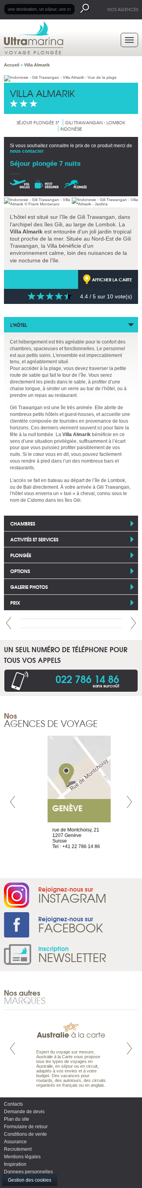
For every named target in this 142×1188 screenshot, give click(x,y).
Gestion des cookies (29, 1180)
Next (133, 623)
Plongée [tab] (20, 555)
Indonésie (71, 128)
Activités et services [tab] (34, 539)
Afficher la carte (112, 279)
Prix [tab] (15, 602)
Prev (8, 623)
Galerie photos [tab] (29, 586)
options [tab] (20, 571)
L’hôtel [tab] (18, 324)
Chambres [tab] (22, 523)
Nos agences (122, 9)
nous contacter (27, 151)
